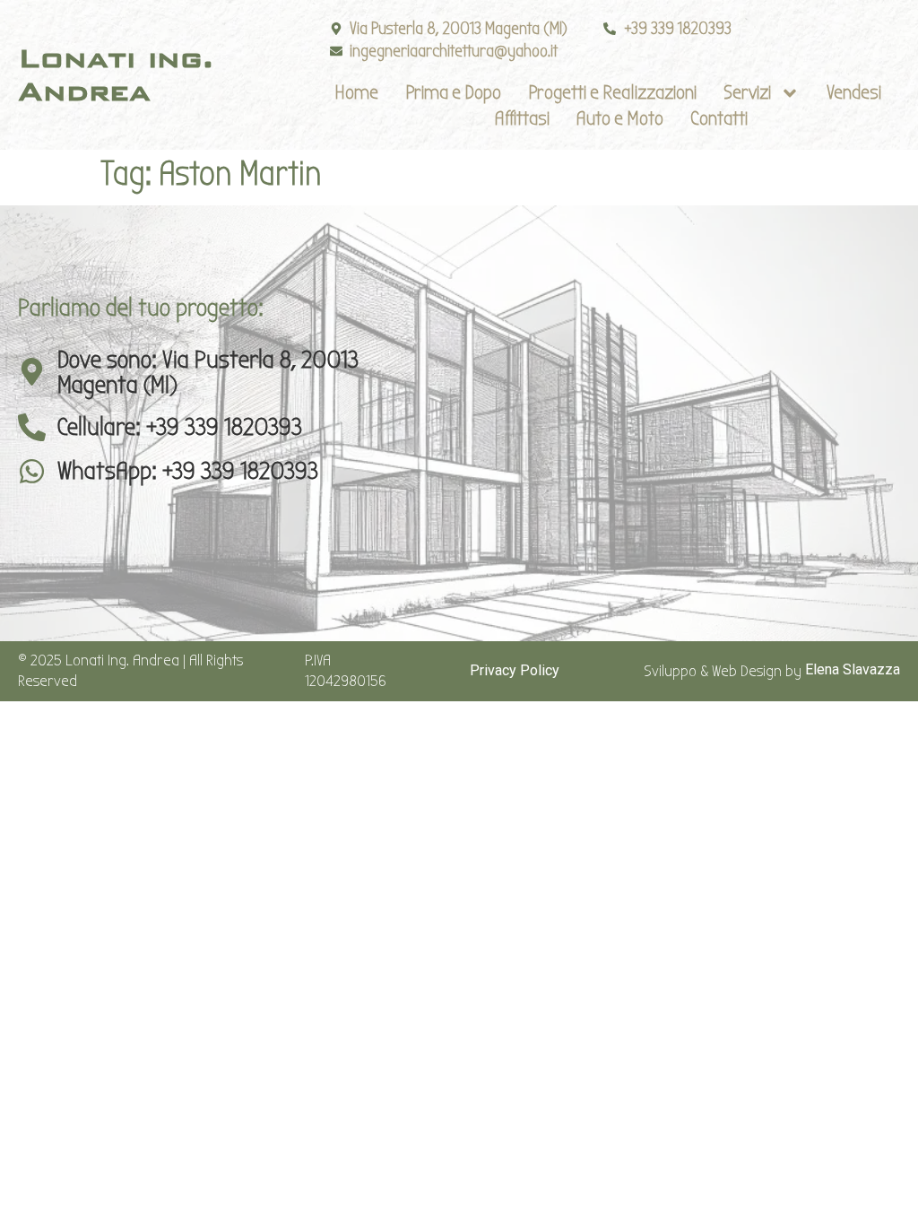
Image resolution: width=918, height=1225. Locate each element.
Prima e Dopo (453, 92)
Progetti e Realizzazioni (612, 92)
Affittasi (522, 118)
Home (356, 92)
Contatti (719, 118)
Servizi (747, 92)
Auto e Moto (619, 118)
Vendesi (854, 92)
